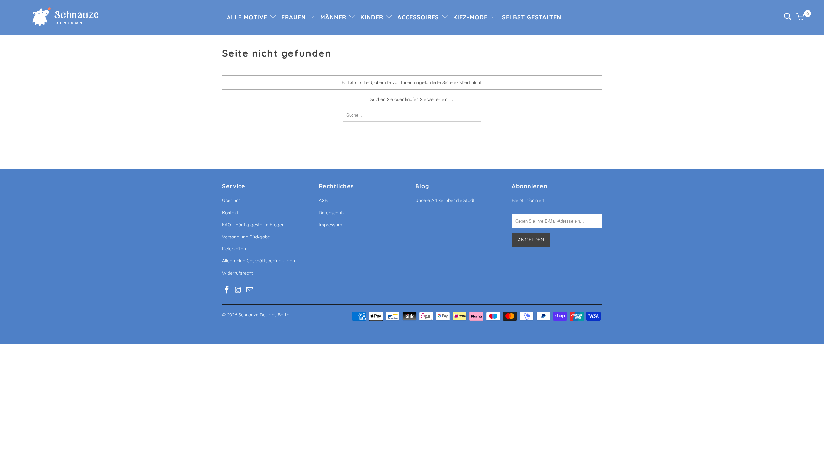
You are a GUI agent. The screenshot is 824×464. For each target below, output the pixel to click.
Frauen (294, 17)
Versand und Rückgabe (246, 237)
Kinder (372, 17)
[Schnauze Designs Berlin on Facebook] (227, 290)
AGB (323, 200)
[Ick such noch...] (787, 18)
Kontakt (230, 213)
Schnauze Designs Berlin (264, 315)
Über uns (231, 200)
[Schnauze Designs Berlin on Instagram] (238, 290)
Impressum (330, 224)
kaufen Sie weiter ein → (429, 99)
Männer (334, 17)
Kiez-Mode (471, 17)
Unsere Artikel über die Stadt (444, 200)
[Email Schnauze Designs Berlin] (250, 290)
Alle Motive (248, 17)
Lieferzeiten (234, 249)
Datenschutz (332, 213)
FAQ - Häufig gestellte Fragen (253, 224)
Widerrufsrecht (237, 273)
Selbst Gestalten (531, 17)
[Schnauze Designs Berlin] (65, 17)
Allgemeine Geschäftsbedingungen (258, 261)
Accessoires (419, 17)
